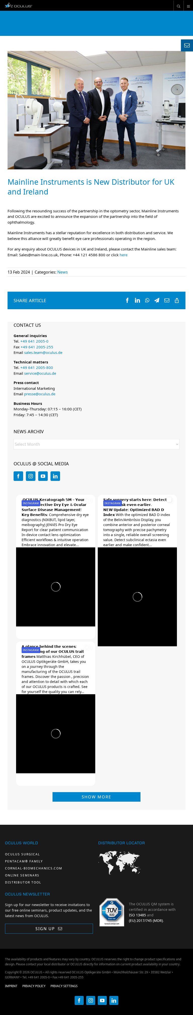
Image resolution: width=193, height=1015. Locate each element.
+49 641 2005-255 (37, 346)
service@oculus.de (40, 373)
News (62, 272)
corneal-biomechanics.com (33, 868)
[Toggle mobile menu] (188, 6)
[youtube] (102, 1000)
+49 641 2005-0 (34, 341)
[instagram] (90, 1000)
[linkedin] (113, 1000)
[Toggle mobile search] (178, 6)
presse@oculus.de (39, 393)
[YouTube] (43, 476)
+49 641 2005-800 (36, 367)
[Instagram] (30, 476)
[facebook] (79, 1000)
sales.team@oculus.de (43, 352)
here (123, 254)
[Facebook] (18, 476)
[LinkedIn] (55, 476)
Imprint (11, 986)
